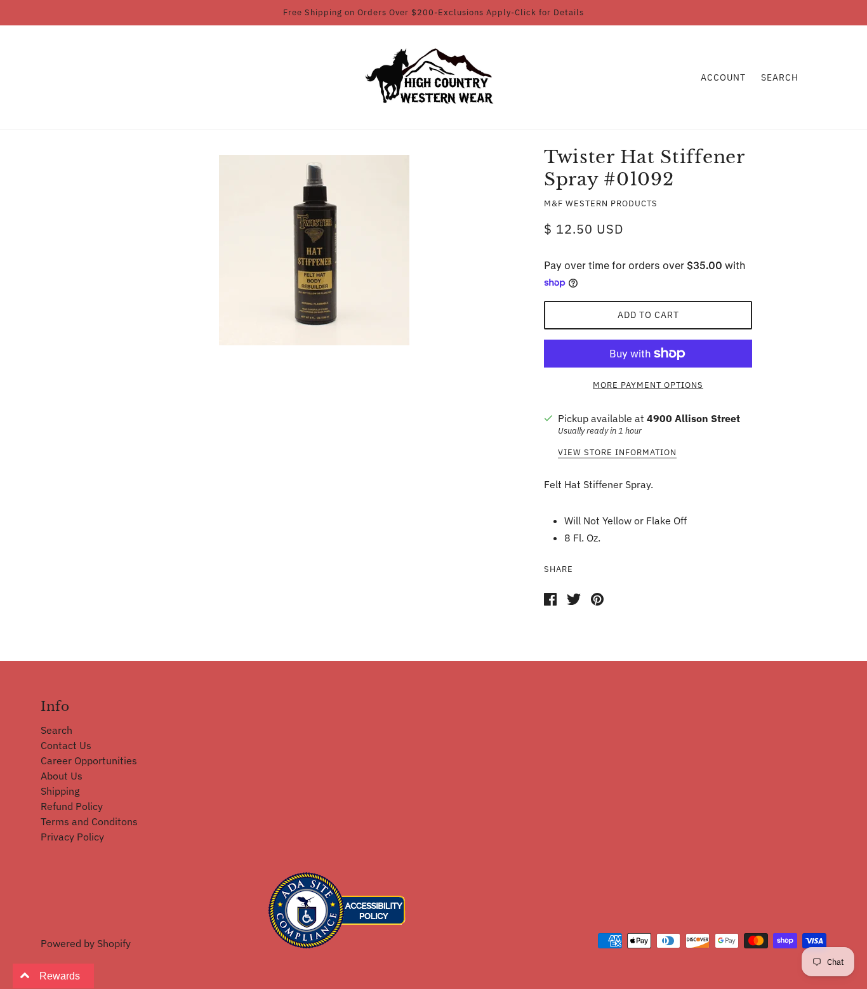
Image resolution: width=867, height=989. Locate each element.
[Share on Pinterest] (597, 598)
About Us (62, 775)
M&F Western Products (601, 203)
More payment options (648, 385)
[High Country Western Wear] (434, 76)
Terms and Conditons (89, 821)
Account (723, 77)
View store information (617, 453)
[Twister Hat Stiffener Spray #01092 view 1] (314, 250)
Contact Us (66, 745)
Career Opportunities (89, 760)
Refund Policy (72, 806)
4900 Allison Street (693, 418)
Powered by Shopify (86, 943)
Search (779, 77)
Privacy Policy (72, 836)
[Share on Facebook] (550, 598)
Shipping (60, 791)
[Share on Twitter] (574, 598)
